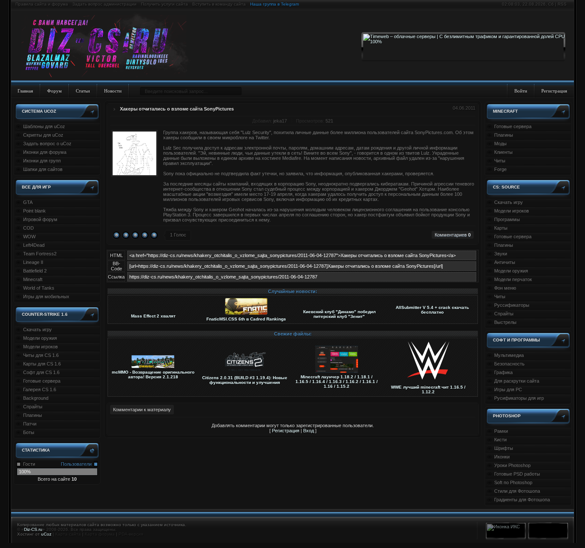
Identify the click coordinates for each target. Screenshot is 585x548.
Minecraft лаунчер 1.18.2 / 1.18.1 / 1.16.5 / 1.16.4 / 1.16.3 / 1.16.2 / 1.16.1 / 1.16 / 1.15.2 (336, 381)
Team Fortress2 (40, 253)
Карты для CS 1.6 (42, 363)
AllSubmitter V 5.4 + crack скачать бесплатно (432, 309)
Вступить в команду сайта (219, 4)
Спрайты (32, 406)
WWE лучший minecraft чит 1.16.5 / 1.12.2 (428, 389)
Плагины (32, 415)
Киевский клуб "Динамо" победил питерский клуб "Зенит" (339, 314)
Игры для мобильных (46, 296)
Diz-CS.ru (33, 529)
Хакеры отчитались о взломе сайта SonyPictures (177, 108)
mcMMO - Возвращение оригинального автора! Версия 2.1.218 (153, 374)
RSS (562, 4)
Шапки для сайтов (43, 169)
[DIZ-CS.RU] (108, 46)
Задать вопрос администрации (104, 4)
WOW (29, 236)
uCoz (46, 534)
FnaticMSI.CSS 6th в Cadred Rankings (246, 319)
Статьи (83, 90)
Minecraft (32, 279)
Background (35, 398)
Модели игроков (40, 346)
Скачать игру (37, 329)
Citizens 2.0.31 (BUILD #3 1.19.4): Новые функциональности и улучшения (244, 380)
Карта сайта (68, 534)
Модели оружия (40, 338)
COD (28, 228)
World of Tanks (38, 287)
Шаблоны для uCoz (44, 126)
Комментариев (453, 234)
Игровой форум (40, 219)
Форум (54, 90)
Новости (113, 90)
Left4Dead (34, 245)
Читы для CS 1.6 (41, 355)
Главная (25, 90)
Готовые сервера (41, 380)
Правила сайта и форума (41, 4)
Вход (308, 430)
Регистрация (554, 90)
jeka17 (280, 120)
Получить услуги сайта (164, 4)
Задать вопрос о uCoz (47, 143)
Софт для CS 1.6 (41, 372)
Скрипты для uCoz (43, 135)
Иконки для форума (44, 152)
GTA (28, 202)
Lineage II (33, 262)
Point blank (34, 210)
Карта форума (100, 534)
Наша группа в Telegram (274, 4)
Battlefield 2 (35, 270)
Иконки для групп (42, 160)
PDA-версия (131, 534)
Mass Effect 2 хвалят (153, 316)
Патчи (29, 423)
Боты (28, 432)
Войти (520, 90)
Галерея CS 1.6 (39, 389)
